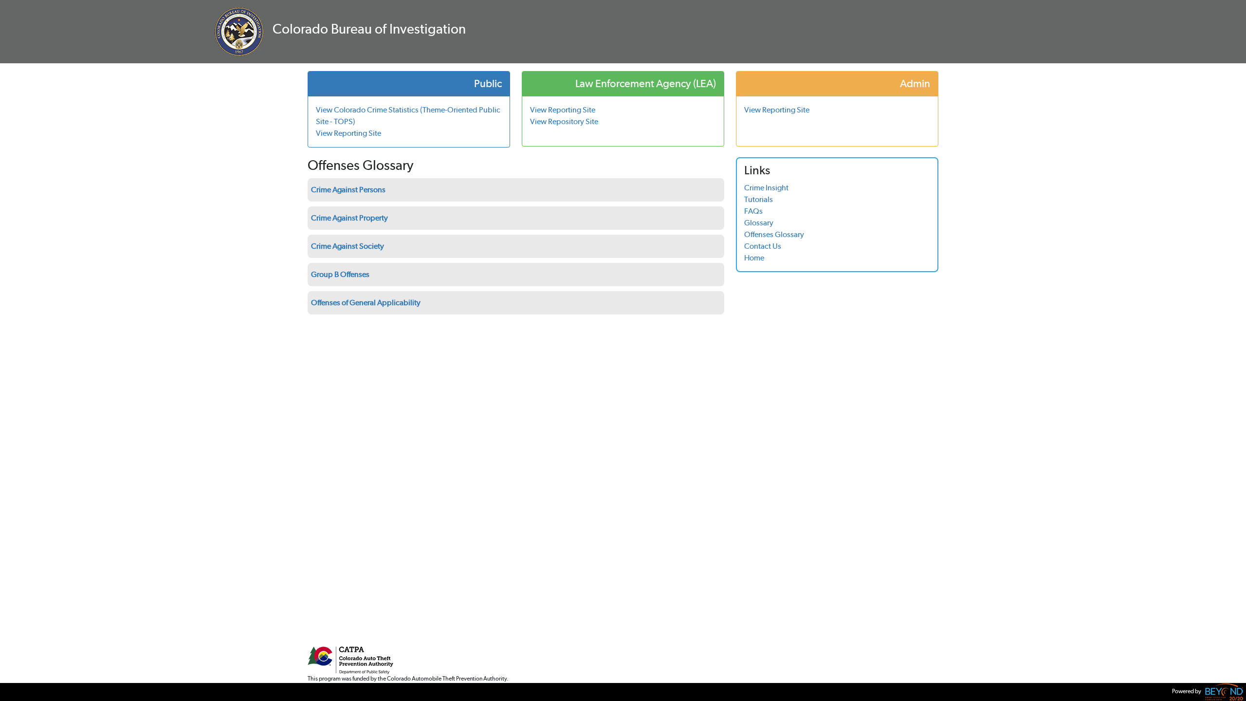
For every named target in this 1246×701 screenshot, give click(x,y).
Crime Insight (766, 187)
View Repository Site (564, 121)
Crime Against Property (349, 217)
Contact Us (762, 246)
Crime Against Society (347, 246)
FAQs (753, 211)
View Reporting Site (348, 133)
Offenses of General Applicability (366, 302)
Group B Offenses (340, 274)
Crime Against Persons (348, 189)
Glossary (758, 222)
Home (754, 257)
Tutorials (758, 199)
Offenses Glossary (774, 234)
